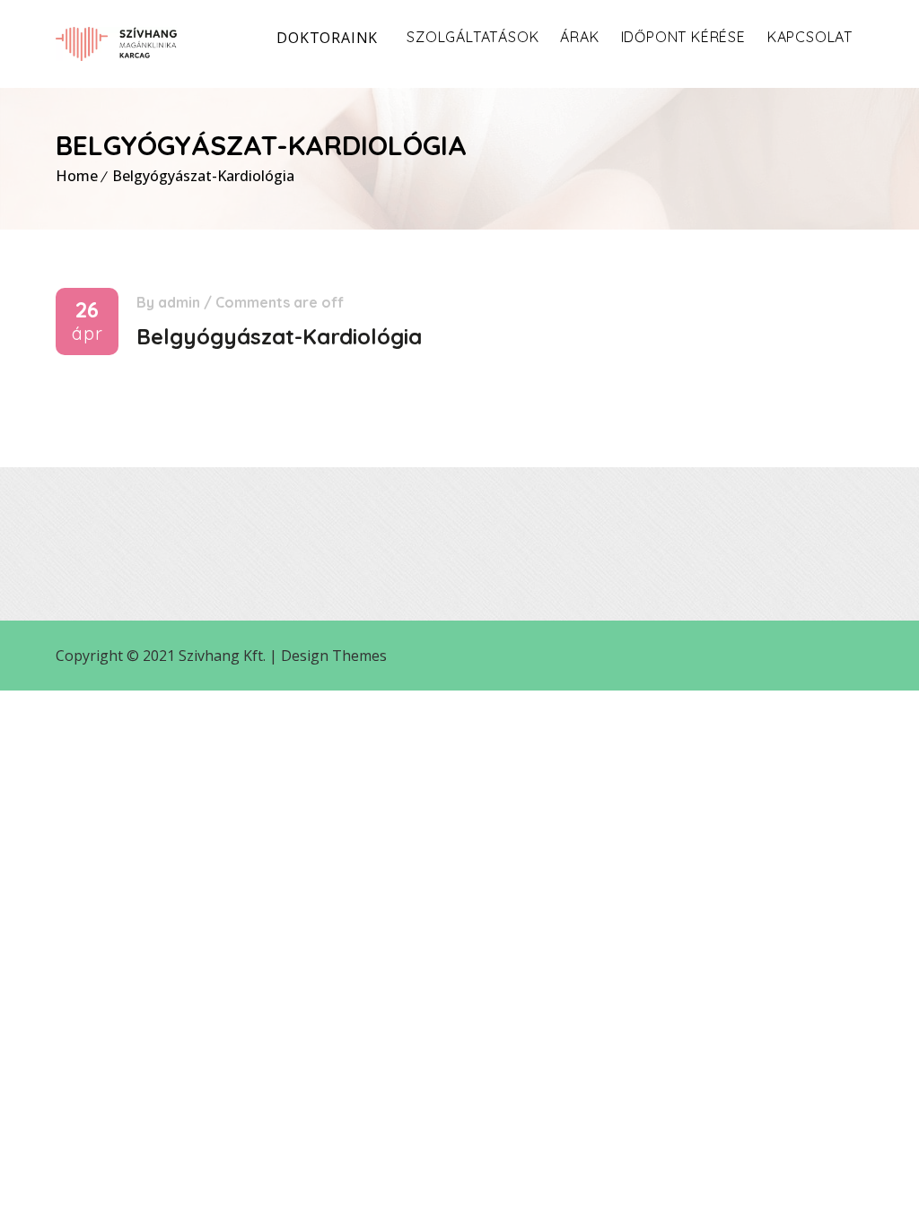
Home (77, 176)
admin (179, 302)
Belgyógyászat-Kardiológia (203, 176)
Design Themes (334, 655)
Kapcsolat (810, 37)
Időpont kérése (683, 37)
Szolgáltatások (472, 37)
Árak (579, 37)
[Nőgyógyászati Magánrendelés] (116, 44)
